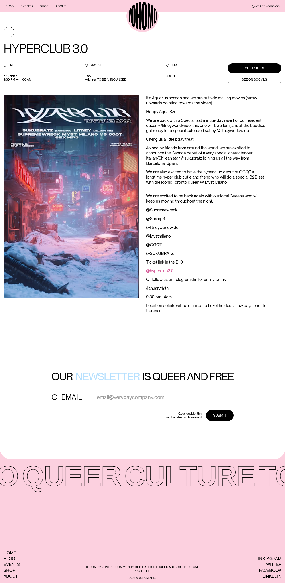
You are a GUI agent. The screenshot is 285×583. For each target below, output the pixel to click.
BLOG (9, 6)
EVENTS (27, 6)
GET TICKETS (254, 68)
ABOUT (61, 6)
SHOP (44, 6)
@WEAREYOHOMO (266, 6)
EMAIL (71, 397)
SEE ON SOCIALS (254, 79)
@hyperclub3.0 (160, 270)
